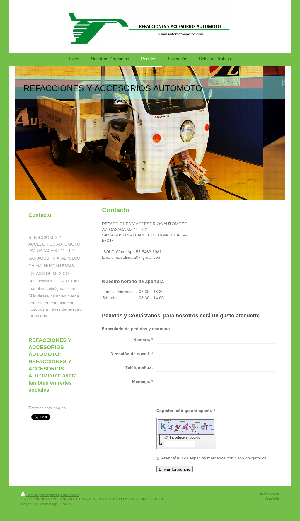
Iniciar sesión (269, 494)
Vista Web (272, 498)
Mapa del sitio (69, 495)
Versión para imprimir (42, 495)
